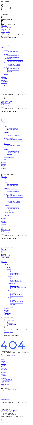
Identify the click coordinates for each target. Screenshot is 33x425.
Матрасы (9, 71)
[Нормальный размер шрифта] (2, 4)
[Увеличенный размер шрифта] (2, 6)
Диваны (6, 54)
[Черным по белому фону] (1, 9)
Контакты (4, 83)
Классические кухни (12, 53)
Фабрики (3, 77)
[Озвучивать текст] (2, 21)
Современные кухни (12, 51)
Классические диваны (13, 55)
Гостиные (6, 62)
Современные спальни (13, 70)
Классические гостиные (13, 64)
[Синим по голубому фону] (1, 13)
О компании (4, 369)
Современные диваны (13, 57)
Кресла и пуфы (8, 58)
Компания (4, 78)
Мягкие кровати (8, 72)
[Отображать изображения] (1, 16)
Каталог (3, 47)
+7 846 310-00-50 (7, 27)
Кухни (6, 50)
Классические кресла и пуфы (15, 60)
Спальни (6, 67)
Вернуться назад (5, 355)
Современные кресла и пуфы (15, 61)
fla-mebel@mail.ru (5, 32)
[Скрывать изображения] (1, 18)
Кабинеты (6, 74)
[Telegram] (4, 87)
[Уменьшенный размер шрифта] (1, 2)
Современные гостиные (13, 65)
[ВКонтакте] (4, 85)
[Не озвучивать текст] (1, 23)
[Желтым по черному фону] (1, 11)
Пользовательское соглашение (9, 410)
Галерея (3, 80)
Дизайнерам (4, 81)
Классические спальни (13, 68)
